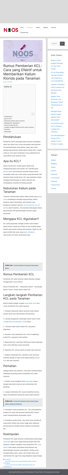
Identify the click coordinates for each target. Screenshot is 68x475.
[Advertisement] (34, 11)
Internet (53, 27)
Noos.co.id (22, 472)
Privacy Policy (39, 472)
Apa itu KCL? (8, 118)
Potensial (54, 181)
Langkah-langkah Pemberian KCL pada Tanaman (19, 127)
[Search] (62, 44)
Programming (24, 32)
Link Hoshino (55, 178)
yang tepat (29, 381)
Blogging (54, 163)
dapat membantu (29, 232)
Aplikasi (45, 27)
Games (38, 27)
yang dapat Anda (30, 303)
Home (22, 27)
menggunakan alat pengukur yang (14, 321)
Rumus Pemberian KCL (11, 125)
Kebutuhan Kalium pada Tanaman (14, 121)
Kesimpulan (7, 131)
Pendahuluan (8, 116)
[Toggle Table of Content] (32, 114)
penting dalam (8, 171)
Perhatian (7, 129)
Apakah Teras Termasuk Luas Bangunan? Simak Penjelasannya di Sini (57, 102)
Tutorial (53, 188)
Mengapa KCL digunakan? (12, 123)
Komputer (30, 27)
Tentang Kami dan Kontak (51, 472)
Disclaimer (30, 472)
